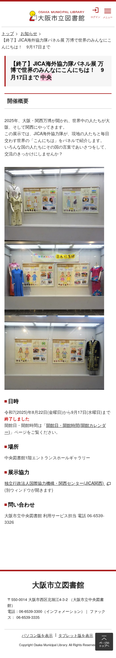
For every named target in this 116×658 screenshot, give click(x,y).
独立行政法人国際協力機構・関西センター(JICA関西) (54, 483)
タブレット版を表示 (75, 635)
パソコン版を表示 (37, 635)
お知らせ (29, 33)
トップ (7, 33)
